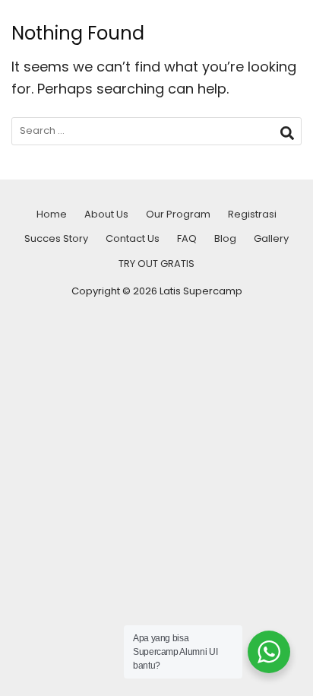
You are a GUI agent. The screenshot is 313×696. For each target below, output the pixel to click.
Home (51, 214)
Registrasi (252, 214)
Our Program (178, 214)
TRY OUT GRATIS (156, 263)
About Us (106, 214)
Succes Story (56, 238)
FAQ (187, 238)
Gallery (271, 238)
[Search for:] (156, 131)
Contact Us (133, 238)
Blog (225, 238)
